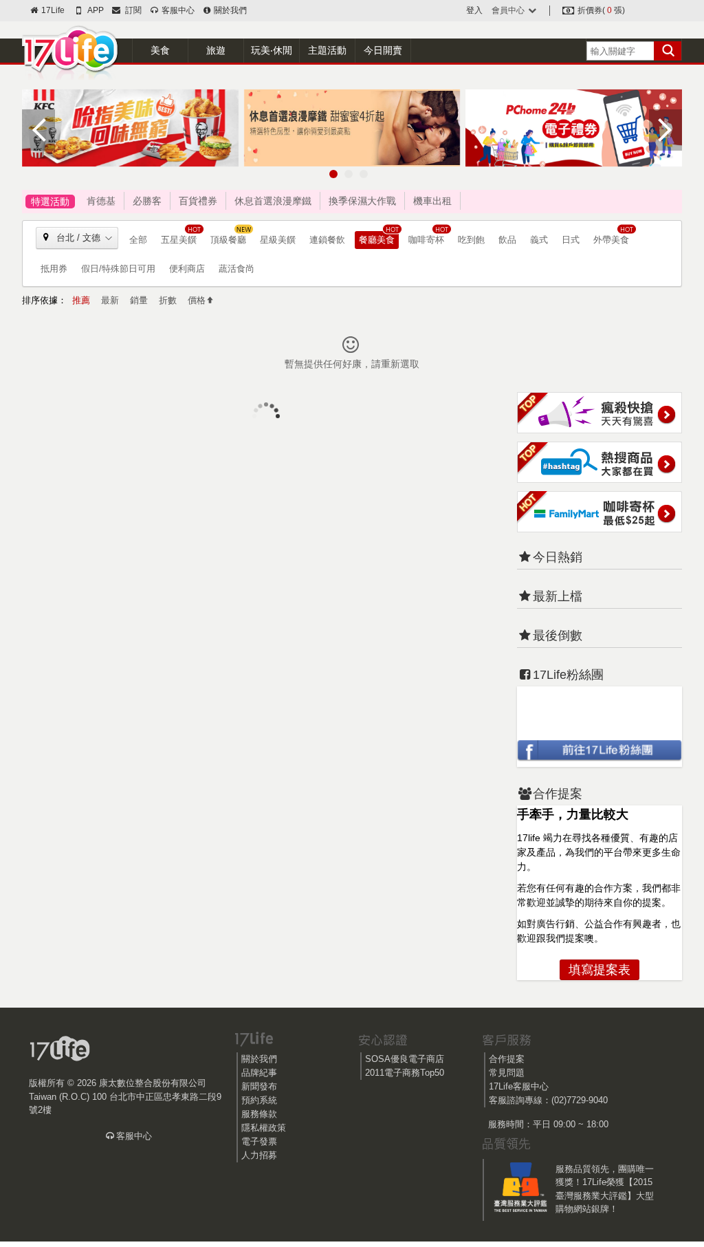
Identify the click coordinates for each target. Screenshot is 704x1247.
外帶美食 (611, 240)
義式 (539, 240)
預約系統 (259, 1100)
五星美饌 (179, 240)
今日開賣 (383, 50)
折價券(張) (600, 10)
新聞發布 (259, 1086)
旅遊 (216, 50)
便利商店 (187, 268)
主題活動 (327, 50)
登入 (474, 10)
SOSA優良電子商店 (404, 1059)
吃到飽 (471, 240)
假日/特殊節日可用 (118, 268)
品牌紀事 (259, 1072)
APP (95, 10)
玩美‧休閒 (271, 50)
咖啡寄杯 (426, 240)
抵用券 (54, 268)
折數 (168, 300)
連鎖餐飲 (327, 240)
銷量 (139, 300)
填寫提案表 (599, 970)
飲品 (507, 240)
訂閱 (131, 10)
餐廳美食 (377, 240)
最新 (110, 300)
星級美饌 (278, 240)
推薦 (81, 300)
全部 (138, 240)
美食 (160, 50)
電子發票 (259, 1141)
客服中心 (177, 10)
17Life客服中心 (519, 1086)
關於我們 (229, 10)
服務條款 (259, 1114)
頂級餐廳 (228, 240)
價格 (197, 300)
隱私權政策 (263, 1128)
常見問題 (507, 1072)
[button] (333, 174)
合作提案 (507, 1059)
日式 (571, 240)
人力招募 (259, 1155)
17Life (52, 10)
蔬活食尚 (236, 268)
